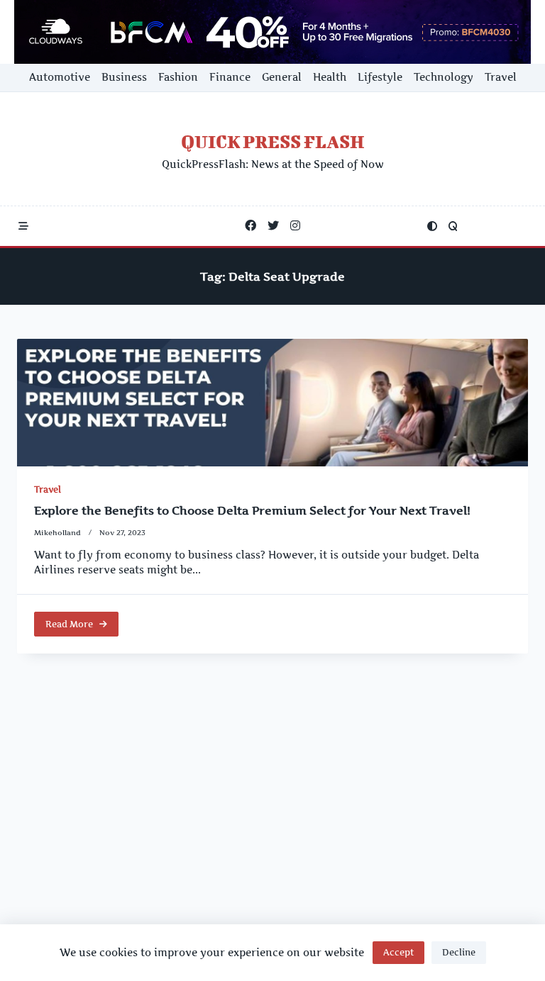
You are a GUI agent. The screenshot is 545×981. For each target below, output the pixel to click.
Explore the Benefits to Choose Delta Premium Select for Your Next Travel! (252, 510)
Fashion (178, 77)
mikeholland (57, 532)
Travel (501, 77)
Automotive (59, 77)
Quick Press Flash (273, 141)
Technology (443, 77)
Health (329, 77)
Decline (458, 952)
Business (124, 77)
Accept (398, 952)
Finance (230, 77)
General (282, 77)
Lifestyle (380, 77)
